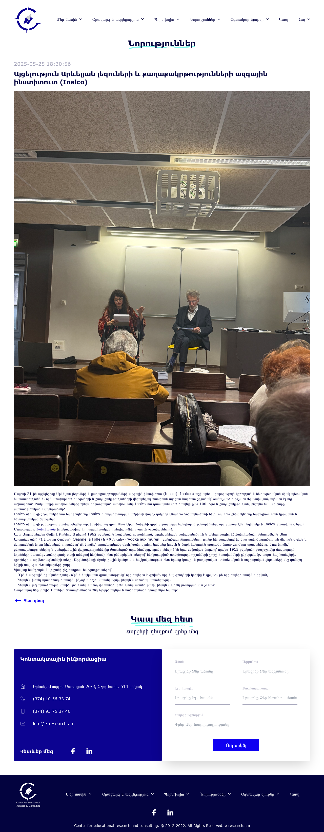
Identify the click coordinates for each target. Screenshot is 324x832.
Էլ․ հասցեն (184, 688)
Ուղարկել (236, 745)
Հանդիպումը (46, 529)
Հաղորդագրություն (189, 714)
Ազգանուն (250, 661)
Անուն (179, 661)
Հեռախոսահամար (256, 688)
